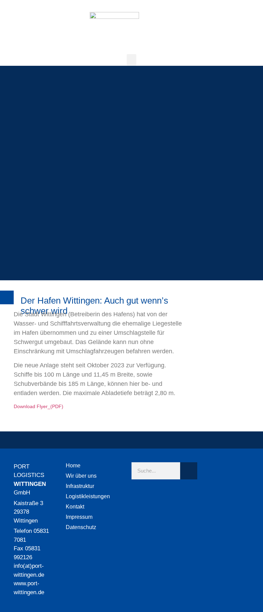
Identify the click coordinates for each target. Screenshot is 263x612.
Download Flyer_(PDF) (38, 406)
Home (73, 465)
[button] (131, 59)
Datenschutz (81, 527)
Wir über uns (81, 476)
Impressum (79, 517)
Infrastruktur (80, 486)
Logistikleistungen (88, 496)
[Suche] (188, 470)
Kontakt (75, 507)
